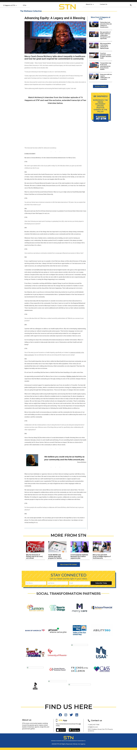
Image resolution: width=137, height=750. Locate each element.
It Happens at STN (9, 5)
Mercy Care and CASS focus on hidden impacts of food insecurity (102, 556)
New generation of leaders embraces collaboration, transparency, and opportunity (105, 35)
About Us (89, 4)
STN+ (24, 5)
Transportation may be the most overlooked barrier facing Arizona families (105, 66)
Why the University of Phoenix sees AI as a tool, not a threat (34, 556)
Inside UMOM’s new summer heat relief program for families (55, 556)
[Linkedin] (76, 714)
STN (32, 63)
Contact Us (103, 4)
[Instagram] (65, 714)
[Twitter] (71, 714)
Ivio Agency (81, 744)
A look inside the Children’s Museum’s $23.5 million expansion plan (79, 556)
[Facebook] (60, 714)
